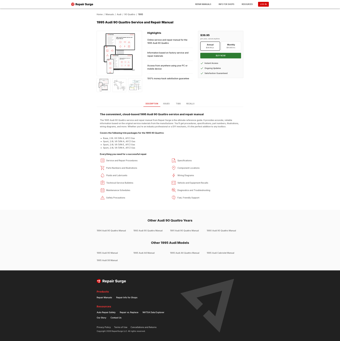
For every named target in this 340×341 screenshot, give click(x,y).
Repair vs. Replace (129, 312)
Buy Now (221, 55)
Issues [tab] (166, 103)
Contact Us (115, 317)
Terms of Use (120, 327)
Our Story (101, 317)
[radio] (210, 46)
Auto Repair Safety (106, 312)
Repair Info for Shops (126, 297)
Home (100, 14)
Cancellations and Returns (143, 327)
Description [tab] (152, 103)
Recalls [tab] (190, 103)
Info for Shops (226, 4)
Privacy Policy (104, 327)
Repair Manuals (203, 4)
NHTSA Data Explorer (153, 312)
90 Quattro (129, 14)
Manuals (110, 14)
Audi (119, 14)
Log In (263, 4)
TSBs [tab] (178, 103)
